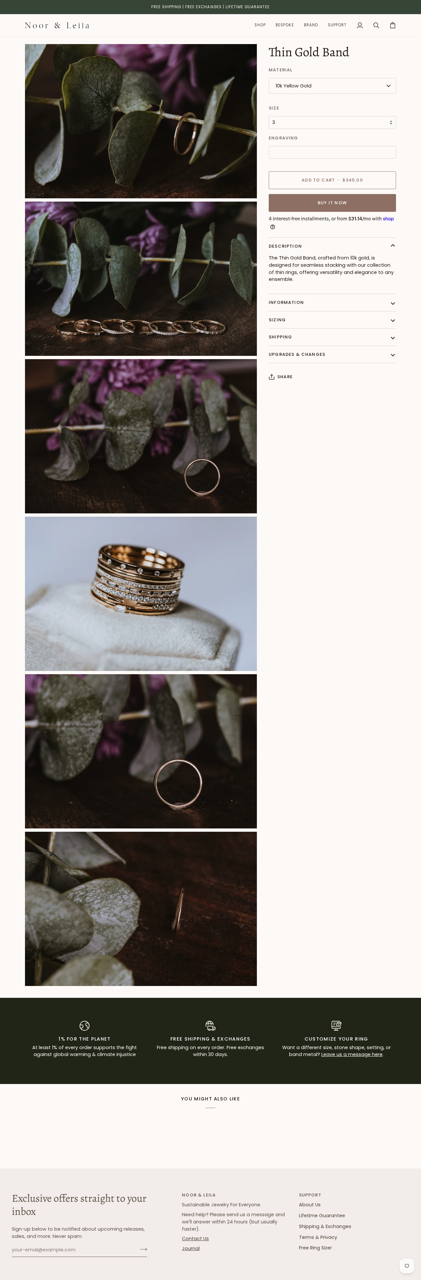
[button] (260, 25)
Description (285, 246)
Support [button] (310, 1195)
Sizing (277, 320)
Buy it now (332, 203)
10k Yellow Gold (293, 86)
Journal (191, 1248)
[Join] (141, 1249)
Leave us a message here (352, 1054)
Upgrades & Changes (297, 354)
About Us (310, 1204)
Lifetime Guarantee (322, 1215)
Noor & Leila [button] (199, 1195)
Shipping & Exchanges (325, 1226)
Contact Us (195, 1238)
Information (286, 302)
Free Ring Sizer (315, 1247)
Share (285, 377)
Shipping (280, 337)
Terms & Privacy (318, 1237)
